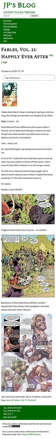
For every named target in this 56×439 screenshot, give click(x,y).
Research (8, 38)
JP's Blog (19, 5)
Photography (10, 23)
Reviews (7, 21)
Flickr (19, 12)
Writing (7, 35)
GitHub (8, 12)
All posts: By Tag (11, 410)
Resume (30, 12)
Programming (10, 26)
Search (34, 16)
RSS (5, 41)
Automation (9, 32)
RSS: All (7, 414)
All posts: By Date (12, 407)
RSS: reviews (9, 417)
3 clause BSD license (31, 434)
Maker (6, 29)
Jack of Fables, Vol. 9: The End (20, 400)
